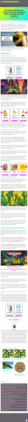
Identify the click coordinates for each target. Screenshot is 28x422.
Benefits (14, 418)
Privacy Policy (24, 414)
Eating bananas (16, 240)
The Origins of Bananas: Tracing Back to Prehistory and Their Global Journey (8, 359)
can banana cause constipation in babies (14, 267)
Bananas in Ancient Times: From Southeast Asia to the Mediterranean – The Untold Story (19, 359)
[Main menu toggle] (26, 2)
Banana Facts (17, 17)
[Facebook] (9, 319)
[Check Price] (9, 77)
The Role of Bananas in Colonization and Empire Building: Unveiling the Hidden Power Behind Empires (19, 375)
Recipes (14, 420)
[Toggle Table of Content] (10, 53)
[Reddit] (18, 319)
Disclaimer (24, 417)
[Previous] (2, 112)
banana (8, 47)
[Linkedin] (16, 319)
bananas (9, 50)
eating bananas (10, 244)
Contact (4, 417)
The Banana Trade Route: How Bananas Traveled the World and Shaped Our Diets (7, 370)
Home (4, 414)
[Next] (26, 112)
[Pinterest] (14, 319)
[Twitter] (12, 319)
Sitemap (4, 418)
